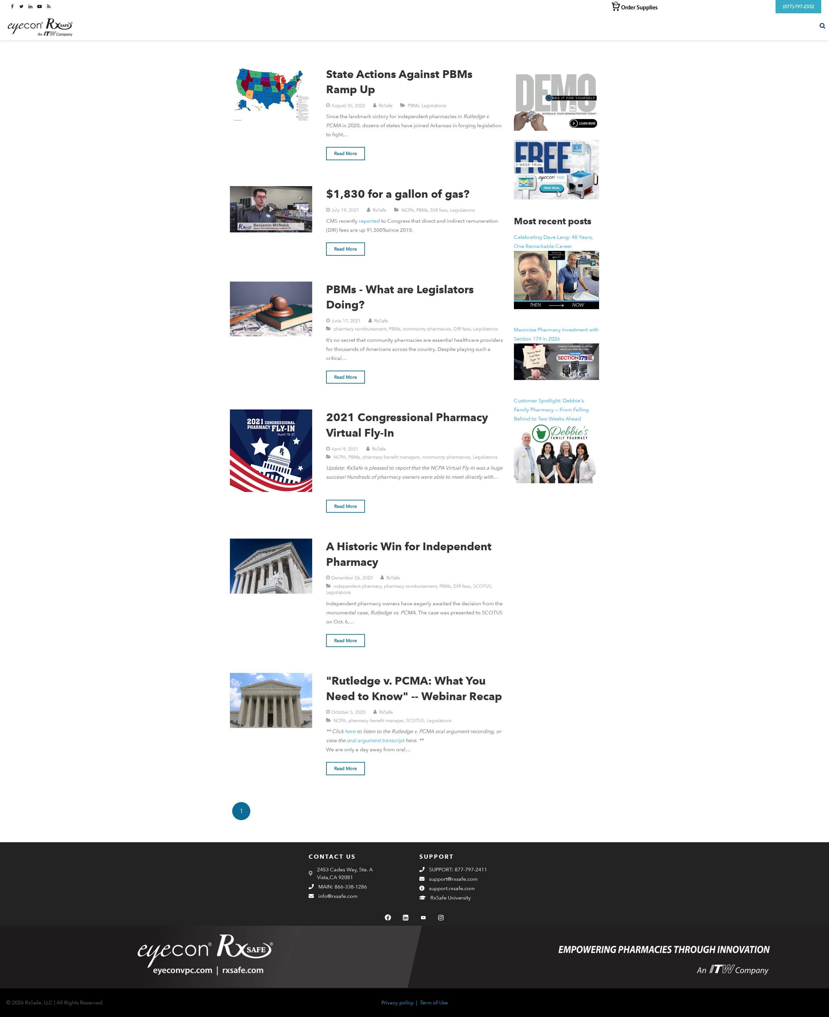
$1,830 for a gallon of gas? (398, 193)
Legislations (434, 105)
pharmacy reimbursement (360, 328)
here (350, 731)
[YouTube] (423, 918)
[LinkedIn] (406, 918)
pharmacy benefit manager (375, 720)
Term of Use (434, 1003)
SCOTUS (482, 586)
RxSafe (385, 105)
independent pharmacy (357, 586)
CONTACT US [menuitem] (794, 26)
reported (369, 221)
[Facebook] (388, 918)
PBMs (413, 105)
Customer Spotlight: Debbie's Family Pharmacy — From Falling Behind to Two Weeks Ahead (551, 409)
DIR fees (439, 210)
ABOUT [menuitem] (759, 26)
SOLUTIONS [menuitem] (697, 26)
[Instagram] (441, 918)
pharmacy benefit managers (391, 457)
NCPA (408, 210)
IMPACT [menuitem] (730, 26)
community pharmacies (427, 328)
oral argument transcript (375, 740)
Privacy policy (397, 1003)
